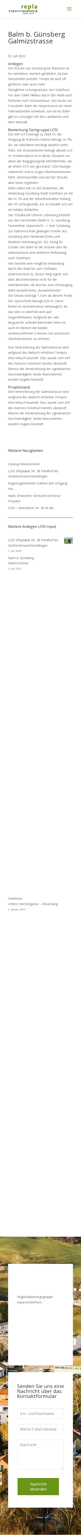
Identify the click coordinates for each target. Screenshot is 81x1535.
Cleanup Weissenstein (24, 464)
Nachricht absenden (38, 1487)
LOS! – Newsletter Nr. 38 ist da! (31, 508)
